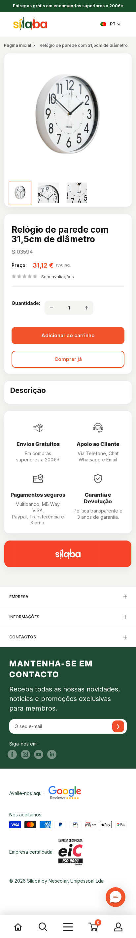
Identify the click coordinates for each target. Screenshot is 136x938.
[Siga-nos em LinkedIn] (51, 754)
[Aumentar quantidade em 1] (86, 308)
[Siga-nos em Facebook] (12, 754)
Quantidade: (26, 303)
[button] (115, 897)
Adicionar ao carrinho (68, 335)
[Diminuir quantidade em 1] (51, 308)
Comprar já (68, 359)
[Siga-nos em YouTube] (38, 754)
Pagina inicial (17, 45)
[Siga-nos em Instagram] (25, 754)
